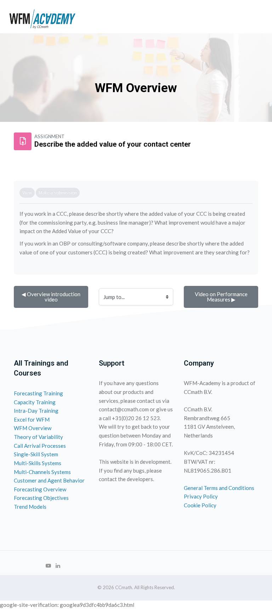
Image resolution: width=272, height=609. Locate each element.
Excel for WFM (32, 419)
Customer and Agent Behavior (49, 480)
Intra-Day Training (36, 410)
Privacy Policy (201, 496)
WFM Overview (32, 428)
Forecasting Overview (40, 489)
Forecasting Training (38, 393)
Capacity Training (35, 402)
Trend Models (30, 506)
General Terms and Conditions (219, 488)
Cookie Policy (200, 505)
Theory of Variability (38, 437)
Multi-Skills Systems (37, 463)
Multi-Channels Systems (42, 472)
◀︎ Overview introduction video (51, 297)
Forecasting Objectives (41, 498)
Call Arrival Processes (40, 445)
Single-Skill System (36, 454)
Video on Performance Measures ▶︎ (222, 297)
